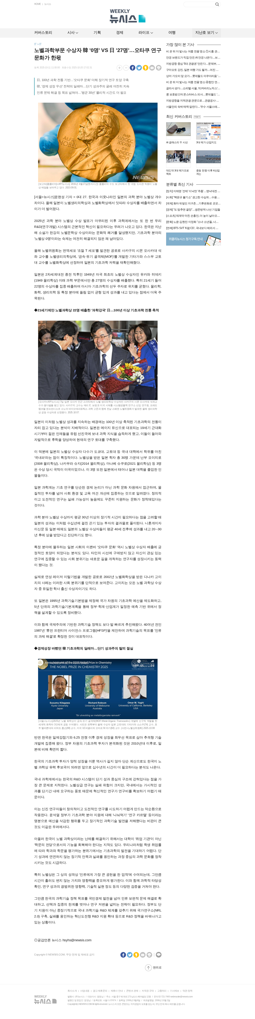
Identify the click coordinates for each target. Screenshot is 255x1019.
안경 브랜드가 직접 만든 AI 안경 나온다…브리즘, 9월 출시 (193, 57)
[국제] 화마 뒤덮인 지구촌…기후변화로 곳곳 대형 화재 (193, 203)
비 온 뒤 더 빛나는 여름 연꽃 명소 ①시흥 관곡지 (193, 51)
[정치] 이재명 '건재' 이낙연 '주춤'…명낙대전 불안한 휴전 (193, 191)
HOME (37, 4)
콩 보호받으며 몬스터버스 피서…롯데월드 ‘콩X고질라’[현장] (193, 94)
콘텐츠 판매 (132, 990)
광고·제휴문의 (100, 990)
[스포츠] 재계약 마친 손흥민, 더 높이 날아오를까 (193, 215)
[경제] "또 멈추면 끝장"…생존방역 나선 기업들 (193, 209)
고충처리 (162, 990)
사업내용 (84, 990)
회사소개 (72, 990)
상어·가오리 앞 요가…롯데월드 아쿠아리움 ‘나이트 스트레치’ (193, 76)
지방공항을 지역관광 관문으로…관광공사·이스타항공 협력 (193, 100)
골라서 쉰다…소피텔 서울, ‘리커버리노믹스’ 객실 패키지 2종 (193, 88)
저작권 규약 (148, 990)
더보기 (197, 117)
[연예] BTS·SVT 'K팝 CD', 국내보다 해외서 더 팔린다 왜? (193, 228)
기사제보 (174, 990)
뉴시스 (47, 4)
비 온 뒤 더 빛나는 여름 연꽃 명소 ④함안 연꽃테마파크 (193, 82)
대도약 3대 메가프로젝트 (177, 172)
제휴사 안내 (117, 990)
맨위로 (157, 967)
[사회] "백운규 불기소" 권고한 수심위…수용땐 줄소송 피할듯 (193, 197)
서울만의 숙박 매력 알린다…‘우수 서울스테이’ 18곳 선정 (193, 106)
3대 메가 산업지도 (206, 142)
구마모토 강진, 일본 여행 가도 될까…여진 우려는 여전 (193, 69)
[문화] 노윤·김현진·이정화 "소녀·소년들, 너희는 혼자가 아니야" (193, 221)
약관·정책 (187, 990)
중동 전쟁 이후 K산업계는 (208, 172)
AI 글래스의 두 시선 (177, 142)
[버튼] (217, 4)
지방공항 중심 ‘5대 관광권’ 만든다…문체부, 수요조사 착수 (193, 63)
